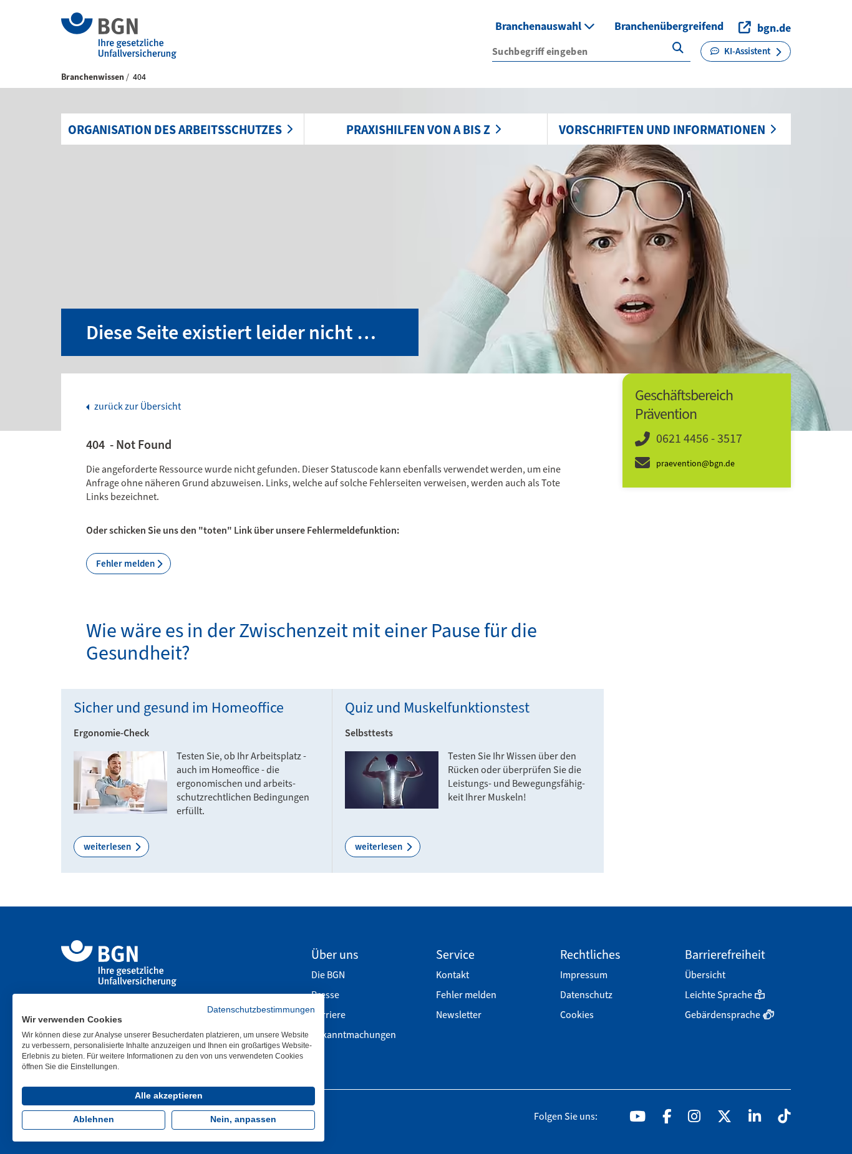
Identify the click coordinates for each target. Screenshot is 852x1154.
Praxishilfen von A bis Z (418, 130)
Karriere (328, 1014)
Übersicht (705, 974)
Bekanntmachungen (353, 1034)
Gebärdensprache (722, 1014)
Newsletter (459, 1014)
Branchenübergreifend (669, 26)
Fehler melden (125, 563)
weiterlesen (108, 846)
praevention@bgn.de (695, 463)
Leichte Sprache (718, 994)
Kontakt (452, 974)
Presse (325, 994)
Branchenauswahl (539, 26)
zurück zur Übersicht (136, 406)
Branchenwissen (92, 77)
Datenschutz (586, 994)
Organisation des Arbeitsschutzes (175, 130)
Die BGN (328, 974)
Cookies (577, 1014)
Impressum (584, 974)
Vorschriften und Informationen (662, 130)
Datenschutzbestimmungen (261, 1009)
